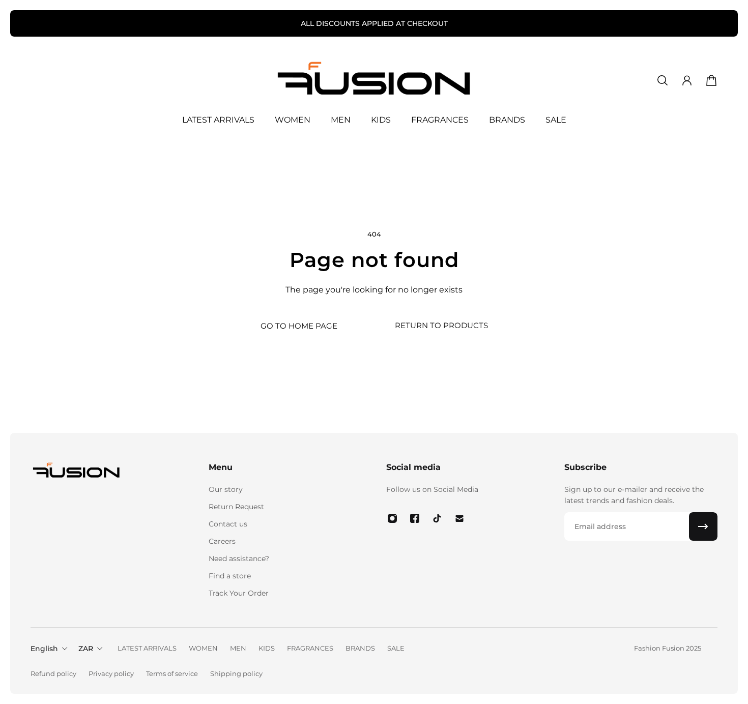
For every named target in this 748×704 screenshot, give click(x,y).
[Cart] (711, 80)
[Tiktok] (437, 518)
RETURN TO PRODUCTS (441, 325)
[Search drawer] (662, 80)
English (44, 648)
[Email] (459, 518)
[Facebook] (415, 518)
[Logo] (374, 80)
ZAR (85, 648)
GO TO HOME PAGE (299, 326)
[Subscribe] (703, 526)
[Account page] (687, 80)
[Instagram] (392, 518)
